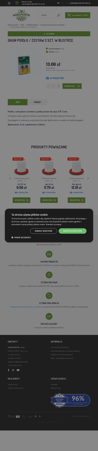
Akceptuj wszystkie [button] (72, 231)
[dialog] (49, 225)
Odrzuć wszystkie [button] (43, 231)
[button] (21, 237)
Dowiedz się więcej (53, 224)
